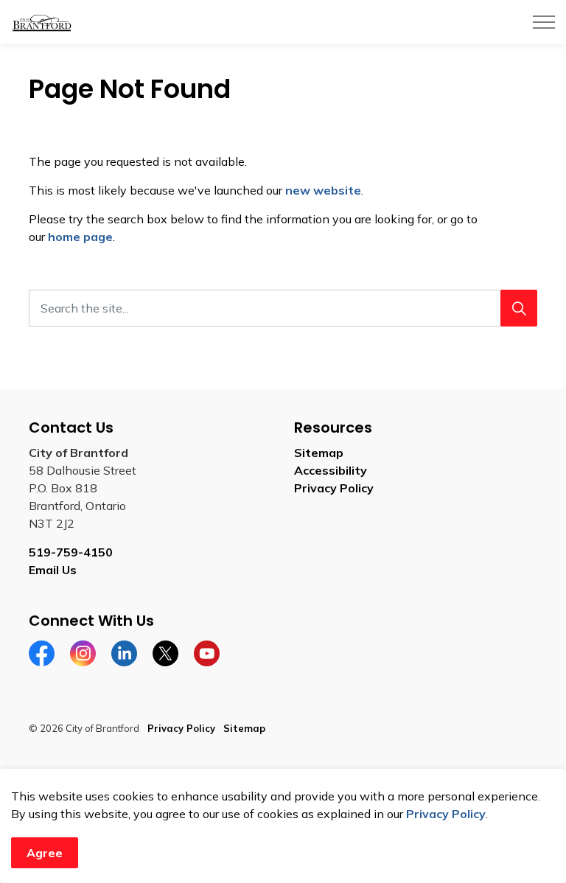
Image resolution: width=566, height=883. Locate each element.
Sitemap (318, 452)
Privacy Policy (446, 813)
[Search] (518, 308)
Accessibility (330, 470)
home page (80, 236)
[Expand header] (544, 22)
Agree (45, 852)
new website (323, 190)
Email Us (53, 569)
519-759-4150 (71, 552)
